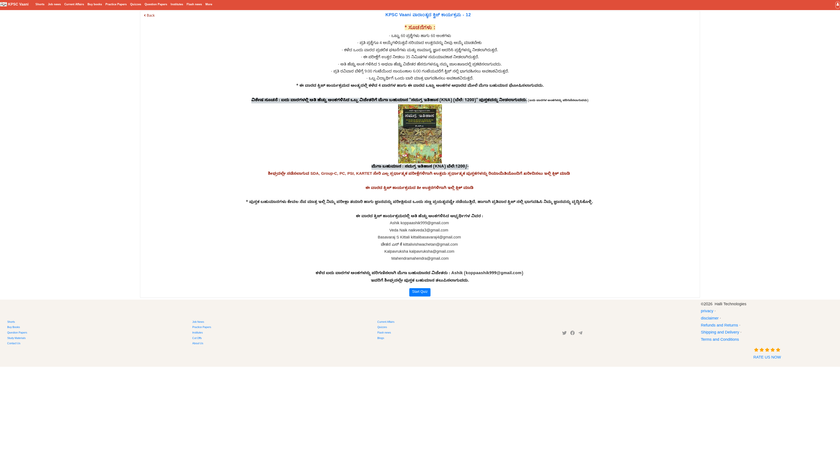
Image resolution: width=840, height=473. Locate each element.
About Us (197, 344)
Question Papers (156, 5)
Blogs (380, 338)
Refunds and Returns (719, 326)
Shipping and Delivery (720, 333)
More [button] (208, 5)
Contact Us (13, 344)
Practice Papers (116, 5)
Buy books (95, 5)
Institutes (177, 5)
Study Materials (16, 338)
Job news (54, 5)
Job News (198, 322)
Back (150, 16)
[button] (837, 5)
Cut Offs (197, 338)
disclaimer (710, 319)
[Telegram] (580, 334)
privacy (707, 311)
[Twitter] (564, 334)
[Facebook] (572, 334)
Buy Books (13, 327)
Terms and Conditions (720, 340)
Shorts (39, 5)
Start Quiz (420, 292)
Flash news (194, 5)
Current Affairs (74, 5)
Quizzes (135, 5)
